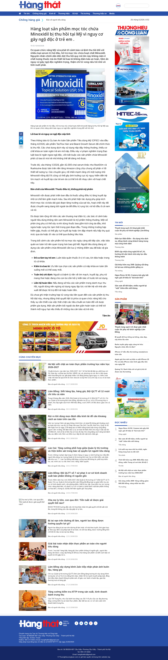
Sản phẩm (118, 234)
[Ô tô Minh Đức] (64, 337)
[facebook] (21, 134)
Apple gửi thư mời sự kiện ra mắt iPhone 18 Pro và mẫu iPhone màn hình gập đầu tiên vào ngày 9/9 (132, 361)
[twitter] (21, 138)
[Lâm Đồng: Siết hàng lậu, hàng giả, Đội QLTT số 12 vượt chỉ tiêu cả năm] (32, 399)
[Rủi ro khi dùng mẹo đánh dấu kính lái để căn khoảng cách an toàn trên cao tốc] (32, 428)
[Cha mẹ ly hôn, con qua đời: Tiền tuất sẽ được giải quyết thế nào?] (32, 502)
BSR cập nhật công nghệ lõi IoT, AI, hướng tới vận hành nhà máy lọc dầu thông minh (131, 254)
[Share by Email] (21, 146)
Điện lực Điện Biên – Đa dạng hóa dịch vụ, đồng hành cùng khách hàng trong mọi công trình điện (131, 241)
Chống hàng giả (40, 14)
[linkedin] (21, 142)
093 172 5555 (85, 652)
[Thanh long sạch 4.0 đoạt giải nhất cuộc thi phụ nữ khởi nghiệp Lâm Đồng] (132, 314)
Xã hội (75, 14)
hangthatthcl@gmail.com (86, 654)
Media (112, 14)
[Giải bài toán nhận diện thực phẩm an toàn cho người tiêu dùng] (32, 551)
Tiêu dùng (118, 292)
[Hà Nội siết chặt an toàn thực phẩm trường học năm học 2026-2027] (32, 372)
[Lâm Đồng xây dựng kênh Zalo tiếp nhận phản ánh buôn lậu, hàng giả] (32, 574)
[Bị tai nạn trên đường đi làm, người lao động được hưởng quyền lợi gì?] (32, 528)
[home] (40, 5)
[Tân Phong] (132, 172)
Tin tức (27, 14)
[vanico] (132, 136)
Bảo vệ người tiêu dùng (56, 384)
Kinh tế (52, 14)
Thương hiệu (64, 14)
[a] (118, 5)
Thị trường (85, 14)
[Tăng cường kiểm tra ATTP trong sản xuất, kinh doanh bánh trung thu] (32, 600)
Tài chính (122, 455)
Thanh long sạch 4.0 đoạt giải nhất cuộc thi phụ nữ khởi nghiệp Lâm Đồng (130, 329)
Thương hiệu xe (100, 14)
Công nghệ (119, 281)
